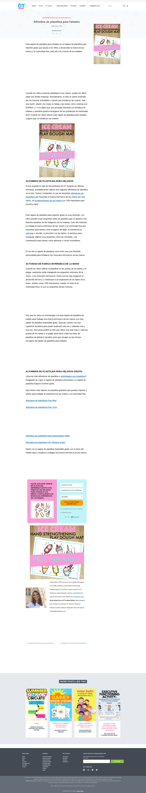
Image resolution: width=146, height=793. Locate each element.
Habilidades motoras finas (50, 17)
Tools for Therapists (47, 756)
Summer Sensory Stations (61, 731)
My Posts (65, 760)
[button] (53, 33)
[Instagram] (88, 770)
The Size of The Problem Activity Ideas (109, 734)
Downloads (65, 761)
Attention (81, 723)
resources (87, 726)
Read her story (79, 596)
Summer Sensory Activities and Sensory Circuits (36, 728)
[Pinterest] (92, 770)
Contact (24, 766)
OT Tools (49, 6)
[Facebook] (84, 770)
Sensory (36, 723)
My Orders (65, 758)
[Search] (118, 6)
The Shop (73, 6)
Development (87, 723)
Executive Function (47, 761)
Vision (44, 770)
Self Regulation (109, 730)
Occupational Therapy (111, 726)
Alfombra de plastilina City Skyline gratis (45, 442)
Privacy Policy (80, 791)
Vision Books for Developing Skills (85, 731)
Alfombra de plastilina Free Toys (41, 407)
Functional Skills (81, 725)
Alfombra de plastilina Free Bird (41, 400)
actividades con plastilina (73, 376)
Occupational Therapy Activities (109, 728)
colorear (30, 233)
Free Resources (62, 6)
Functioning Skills (47, 765)
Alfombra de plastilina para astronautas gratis (48, 436)
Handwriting (45, 766)
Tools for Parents (46, 760)
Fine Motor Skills (46, 763)
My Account (65, 756)
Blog (41, 6)
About (34, 6)
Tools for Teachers (47, 758)
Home (23, 756)
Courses (82, 6)
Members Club (95, 6)
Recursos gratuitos (65, 17)
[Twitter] (97, 770)
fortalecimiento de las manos (49, 200)
